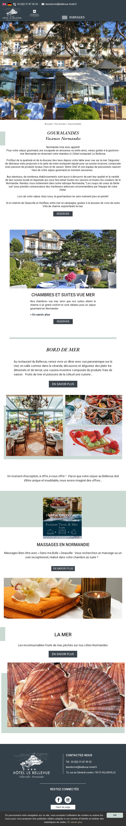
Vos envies (60, 124)
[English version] (4, 4)
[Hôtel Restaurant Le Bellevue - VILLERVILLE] (31, 763)
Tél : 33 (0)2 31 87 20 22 (79, 761)
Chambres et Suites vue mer (63, 294)
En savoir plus (63, 568)
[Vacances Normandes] (11, 13)
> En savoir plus (40, 314)
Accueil (48, 124)
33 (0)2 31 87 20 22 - (29, 4)
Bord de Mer (63, 349)
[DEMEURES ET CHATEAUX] (33, 13)
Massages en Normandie (63, 544)
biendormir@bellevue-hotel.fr (61, 4)
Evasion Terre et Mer (62, 515)
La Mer (63, 634)
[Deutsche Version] (9, 4)
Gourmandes (74, 124)
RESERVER (63, 213)
